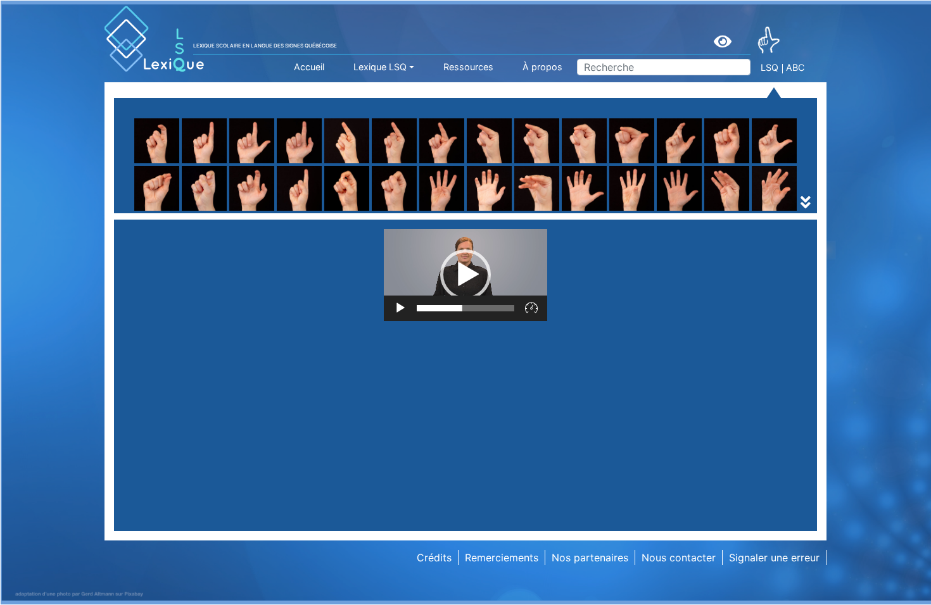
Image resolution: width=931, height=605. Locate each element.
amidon (157, 210)
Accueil (309, 66)
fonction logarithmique (193, 210)
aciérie (646, 210)
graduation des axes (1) (359, 210)
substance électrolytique (362, 210)
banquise (652, 210)
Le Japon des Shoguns (357, 210)
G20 (149, 210)
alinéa (645, 210)
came (644, 210)
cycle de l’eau (171, 210)
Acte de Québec (342, 210)
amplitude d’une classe (357, 210)
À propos (542, 66)
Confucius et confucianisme (205, 210)
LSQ (769, 67)
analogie (487, 210)
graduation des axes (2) (524, 210)
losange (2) (494, 210)
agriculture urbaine (512, 195)
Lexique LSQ (380, 66)
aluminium (163, 210)
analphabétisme (668, 210)
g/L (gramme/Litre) (349, 210)
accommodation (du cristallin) (211, 210)
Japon (646, 210)
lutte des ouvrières (675, 210)
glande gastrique (671, 210)
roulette (322, 180)
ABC (795, 67)
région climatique (180, 210)
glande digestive (506, 210)
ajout (479, 210)
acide (316, 210)
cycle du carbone (344, 210)
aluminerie (163, 210)
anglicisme (328, 210)
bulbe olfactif (335, 210)
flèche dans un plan (513, 195)
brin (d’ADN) (168, 210)
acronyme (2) (171, 210)
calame (484, 210)
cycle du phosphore (678, 210)
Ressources (468, 66)
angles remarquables (353, 210)
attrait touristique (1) (516, 210)
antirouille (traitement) (520, 210)
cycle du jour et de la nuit (528, 210)
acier (478, 210)
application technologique (693, 210)
